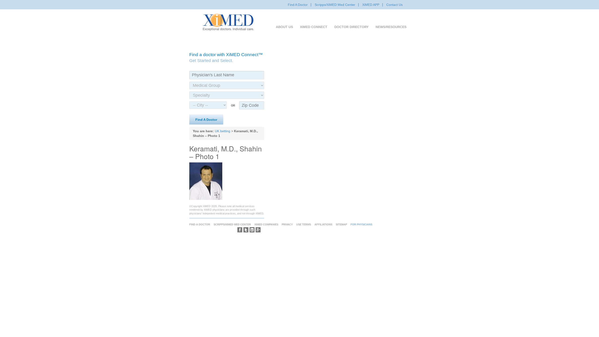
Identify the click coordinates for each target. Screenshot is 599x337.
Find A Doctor (298, 5)
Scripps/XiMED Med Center (335, 5)
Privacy (287, 224)
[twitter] (246, 229)
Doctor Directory (351, 27)
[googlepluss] (258, 229)
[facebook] (240, 229)
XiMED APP (370, 5)
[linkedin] (252, 229)
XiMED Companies (266, 224)
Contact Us (394, 5)
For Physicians (361, 224)
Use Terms (303, 224)
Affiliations (323, 224)
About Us (284, 27)
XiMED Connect (313, 27)
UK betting (222, 131)
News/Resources (391, 27)
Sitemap (341, 224)
